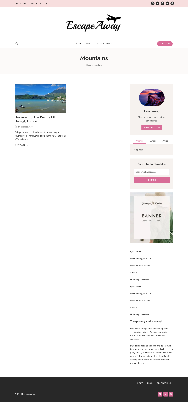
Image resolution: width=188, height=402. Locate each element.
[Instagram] (162, 3)
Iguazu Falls (135, 251)
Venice (133, 272)
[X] (165, 394)
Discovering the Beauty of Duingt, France (35, 119)
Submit (151, 180)
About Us (21, 3)
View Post (21, 145)
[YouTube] (167, 3)
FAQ (47, 3)
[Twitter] (157, 3)
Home (78, 43)
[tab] (139, 141)
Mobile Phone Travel (140, 265)
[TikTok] (172, 3)
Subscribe (165, 43)
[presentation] (40, 98)
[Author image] (16, 126)
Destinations (164, 383)
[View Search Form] (16, 43)
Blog (88, 43)
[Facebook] (152, 3)
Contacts (35, 3)
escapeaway (26, 126)
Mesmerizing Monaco (140, 258)
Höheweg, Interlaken (140, 279)
